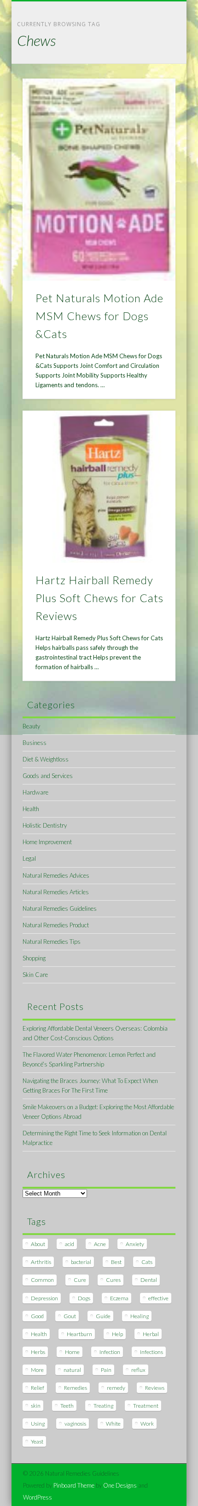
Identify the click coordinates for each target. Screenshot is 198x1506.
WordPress (37, 1497)
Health (31, 808)
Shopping (34, 958)
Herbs (38, 1351)
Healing (139, 1316)
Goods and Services (48, 775)
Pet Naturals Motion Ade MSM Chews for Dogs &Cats (99, 315)
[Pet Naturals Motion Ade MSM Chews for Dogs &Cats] (99, 180)
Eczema (119, 1298)
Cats (146, 1261)
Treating (103, 1405)
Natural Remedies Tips (52, 941)
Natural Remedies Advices (56, 875)
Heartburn (79, 1334)
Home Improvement (47, 842)
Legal (29, 858)
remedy (116, 1387)
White (113, 1423)
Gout (70, 1316)
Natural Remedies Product (56, 925)
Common (42, 1279)
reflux (138, 1369)
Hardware (35, 792)
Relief (37, 1387)
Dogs (84, 1298)
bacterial (81, 1261)
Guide (103, 1316)
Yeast (37, 1441)
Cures (113, 1279)
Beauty (31, 726)
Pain (106, 1369)
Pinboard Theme (73, 1485)
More (37, 1369)
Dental (148, 1279)
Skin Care (35, 974)
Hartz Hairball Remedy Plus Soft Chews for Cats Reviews (99, 597)
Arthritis (41, 1261)
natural (72, 1369)
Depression (44, 1298)
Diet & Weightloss (46, 759)
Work (147, 1423)
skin (36, 1405)
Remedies (75, 1387)
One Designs (120, 1485)
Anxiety (135, 1244)
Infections (151, 1351)
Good (37, 1316)
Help (117, 1334)
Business (35, 742)
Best (116, 1261)
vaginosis (75, 1423)
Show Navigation (153, 82)
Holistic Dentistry (45, 825)
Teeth (67, 1405)
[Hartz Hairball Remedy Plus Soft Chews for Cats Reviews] (99, 487)
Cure (80, 1279)
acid (69, 1244)
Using (38, 1423)
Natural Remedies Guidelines (60, 908)
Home (72, 1351)
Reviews (154, 1387)
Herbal (151, 1334)
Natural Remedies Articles (56, 892)
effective (158, 1298)
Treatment (145, 1405)
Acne (100, 1244)
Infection (109, 1351)
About (38, 1244)
